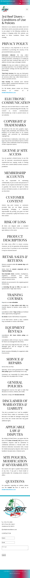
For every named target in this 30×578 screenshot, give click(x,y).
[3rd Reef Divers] (5, 9)
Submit (4, 555)
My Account (10, 3)
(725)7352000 (25, 1)
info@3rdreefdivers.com (8, 1)
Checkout (16, 3)
